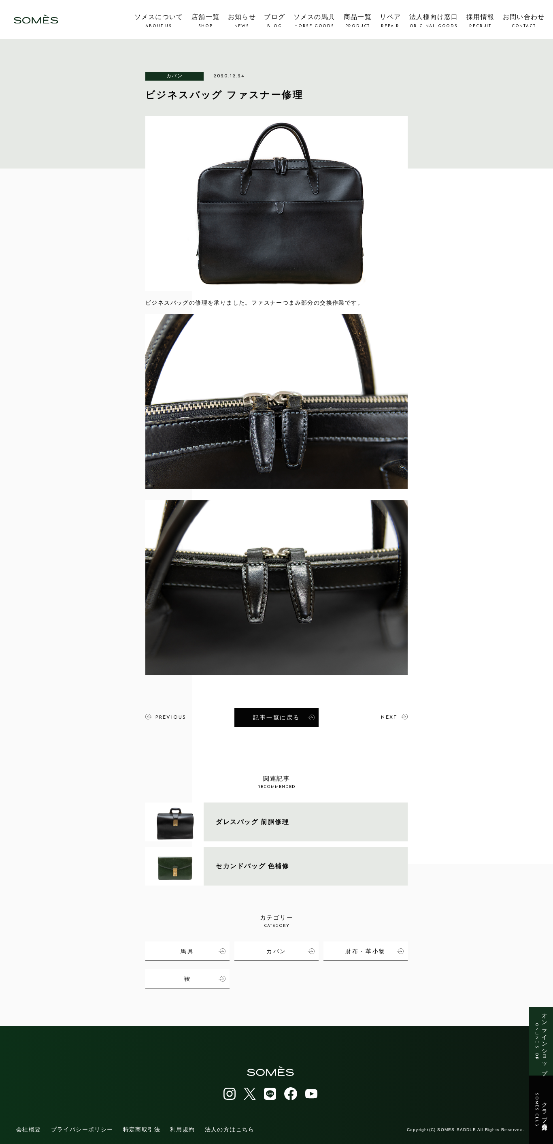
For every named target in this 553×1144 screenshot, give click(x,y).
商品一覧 (358, 21)
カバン (174, 76)
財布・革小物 (365, 951)
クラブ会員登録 (541, 1110)
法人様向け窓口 (433, 21)
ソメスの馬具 (315, 21)
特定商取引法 (141, 1129)
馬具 (187, 951)
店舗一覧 (205, 21)
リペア (390, 21)
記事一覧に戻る (276, 717)
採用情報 (480, 21)
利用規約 (182, 1129)
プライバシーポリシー (82, 1129)
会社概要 (28, 1129)
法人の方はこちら (230, 1129)
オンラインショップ (541, 1041)
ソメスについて (158, 21)
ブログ (274, 21)
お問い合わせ (524, 21)
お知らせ (242, 21)
